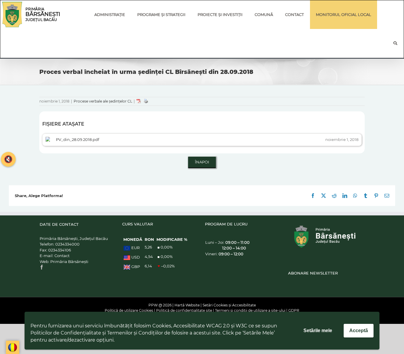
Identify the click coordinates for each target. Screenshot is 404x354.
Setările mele (317, 330)
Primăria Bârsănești (69, 261)
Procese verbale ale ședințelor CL (103, 101)
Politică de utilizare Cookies (129, 310)
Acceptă (358, 330)
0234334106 (59, 250)
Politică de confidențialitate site (184, 310)
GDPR (293, 310)
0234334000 (67, 244)
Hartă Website (187, 305)
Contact (62, 255)
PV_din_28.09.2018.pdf (77, 139)
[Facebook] (41, 267)
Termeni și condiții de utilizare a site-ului (250, 310)
